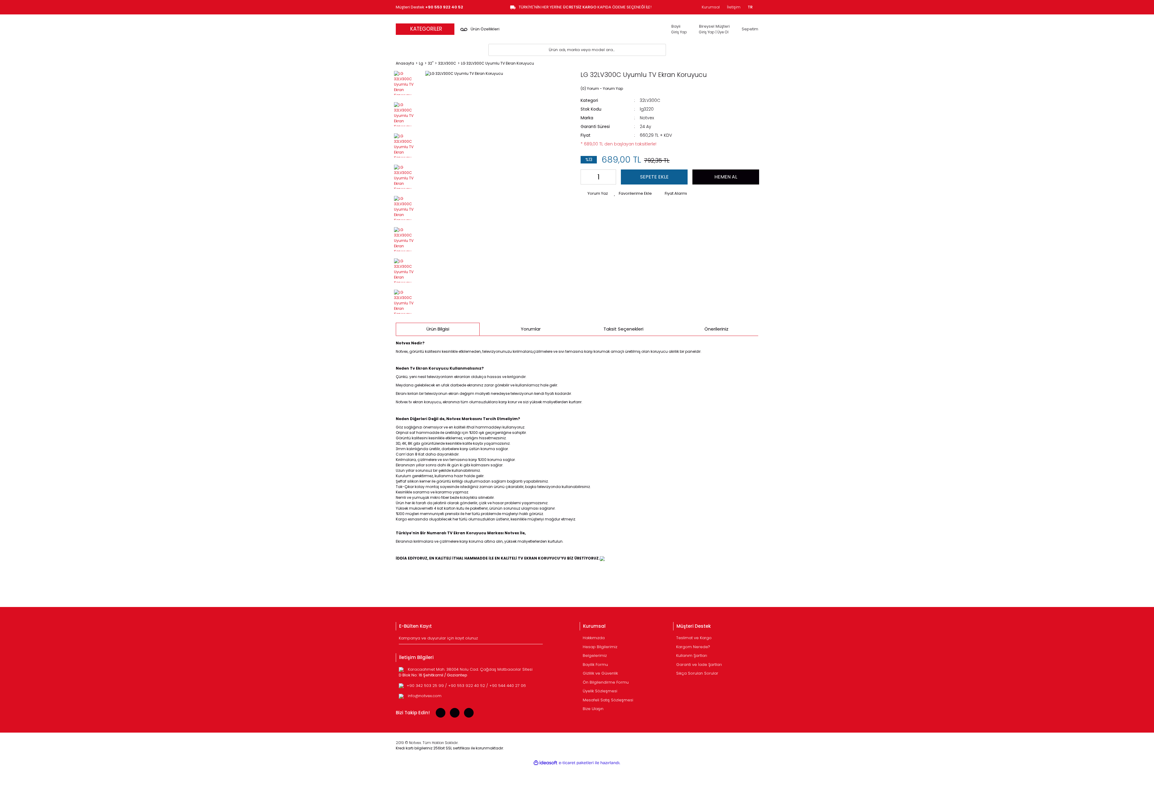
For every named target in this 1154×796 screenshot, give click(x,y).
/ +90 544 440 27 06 (506, 685)
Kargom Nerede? (693, 647)
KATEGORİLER (426, 28)
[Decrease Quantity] (586, 177)
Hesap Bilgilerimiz (600, 647)
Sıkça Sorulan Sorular (697, 673)
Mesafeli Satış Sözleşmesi (608, 700)
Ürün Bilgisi (437, 329)
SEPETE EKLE (654, 176)
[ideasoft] (545, 763)
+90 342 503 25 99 (426, 685)
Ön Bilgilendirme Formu (606, 682)
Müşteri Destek (429, 7)
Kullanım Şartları (691, 655)
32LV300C (650, 100)
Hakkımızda (594, 638)
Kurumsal (711, 7)
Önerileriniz (716, 329)
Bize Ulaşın (593, 709)
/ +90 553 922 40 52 (465, 685)
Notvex (647, 118)
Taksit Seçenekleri (623, 329)
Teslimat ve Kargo (694, 638)
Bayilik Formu (595, 664)
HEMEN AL (725, 176)
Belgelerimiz (595, 655)
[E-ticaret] (576, 763)
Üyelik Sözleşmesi (600, 691)
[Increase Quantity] (610, 177)
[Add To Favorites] (633, 194)
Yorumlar (531, 329)
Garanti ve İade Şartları (699, 664)
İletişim (733, 7)
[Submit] (539, 639)
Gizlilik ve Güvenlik (600, 673)
